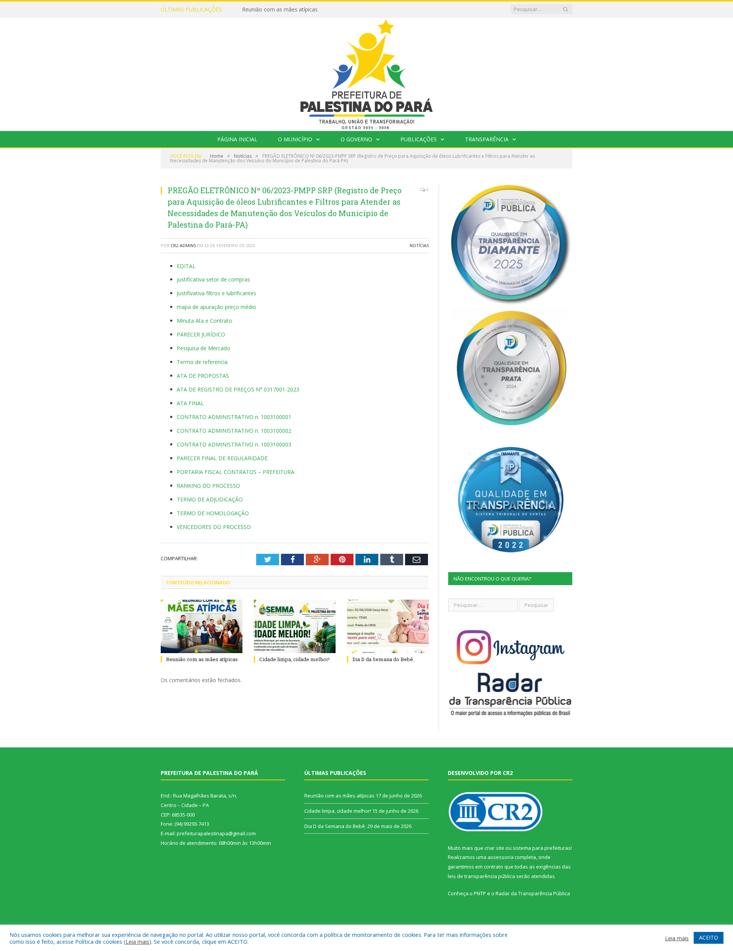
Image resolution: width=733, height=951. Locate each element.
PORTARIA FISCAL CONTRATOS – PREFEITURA (235, 472)
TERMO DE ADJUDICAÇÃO (210, 499)
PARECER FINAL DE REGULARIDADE (222, 458)
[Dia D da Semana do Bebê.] (388, 626)
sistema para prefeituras (542, 847)
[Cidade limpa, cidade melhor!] (295, 626)
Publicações (418, 139)
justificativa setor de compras (213, 279)
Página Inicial (237, 139)
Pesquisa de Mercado (203, 348)
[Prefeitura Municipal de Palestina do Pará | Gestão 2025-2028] (366, 72)
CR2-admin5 (183, 245)
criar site (494, 847)
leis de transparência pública (481, 876)
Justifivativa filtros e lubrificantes (216, 293)
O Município (295, 139)
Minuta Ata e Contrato (204, 320)
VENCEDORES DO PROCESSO (214, 526)
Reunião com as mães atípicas (202, 659)
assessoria (500, 857)
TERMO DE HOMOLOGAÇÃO (213, 513)
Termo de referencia (202, 362)
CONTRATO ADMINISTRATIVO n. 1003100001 (234, 417)
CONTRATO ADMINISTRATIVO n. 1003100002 (234, 430)
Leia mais (137, 941)
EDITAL (186, 266)
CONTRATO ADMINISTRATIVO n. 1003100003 (234, 444)
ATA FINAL (190, 403)
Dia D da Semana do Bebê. (383, 659)
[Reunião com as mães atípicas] (201, 626)
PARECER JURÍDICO (201, 334)
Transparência (487, 139)
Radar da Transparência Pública (533, 893)
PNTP (480, 893)
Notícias (419, 245)
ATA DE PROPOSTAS (203, 375)
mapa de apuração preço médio (216, 307)
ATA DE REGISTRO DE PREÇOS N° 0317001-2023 (238, 389)
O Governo (356, 139)
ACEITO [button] (708, 937)
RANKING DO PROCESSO (208, 485)
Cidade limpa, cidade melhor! (277, 9)
